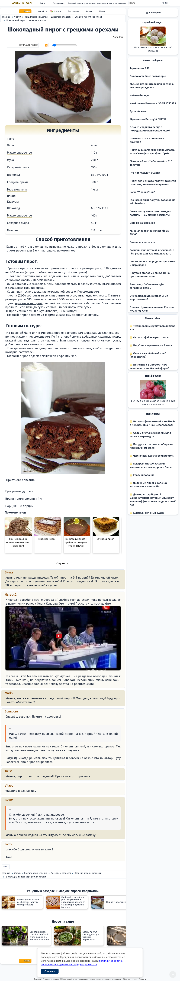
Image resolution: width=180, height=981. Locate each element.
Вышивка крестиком (142, 242)
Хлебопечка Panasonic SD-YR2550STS (153, 103)
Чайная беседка (139, 95)
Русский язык (138, 111)
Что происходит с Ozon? (145, 172)
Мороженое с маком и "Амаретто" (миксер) (153, 49)
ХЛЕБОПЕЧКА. (22, 2)
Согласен (49, 971)
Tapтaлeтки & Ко (140, 68)
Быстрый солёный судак (148, 512)
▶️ (46, 45)
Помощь (37, 979)
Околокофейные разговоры (148, 76)
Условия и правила (51, 979)
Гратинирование (143, 475)
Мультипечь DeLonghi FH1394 (148, 119)
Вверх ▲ (143, 979)
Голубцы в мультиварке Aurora (152, 345)
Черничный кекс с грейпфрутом (153, 455)
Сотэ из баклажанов (142, 222)
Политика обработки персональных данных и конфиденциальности (91, 979)
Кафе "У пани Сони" (142, 192)
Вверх (6, 866)
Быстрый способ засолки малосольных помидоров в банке (153, 402)
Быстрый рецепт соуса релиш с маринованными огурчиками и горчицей (98, 3)
